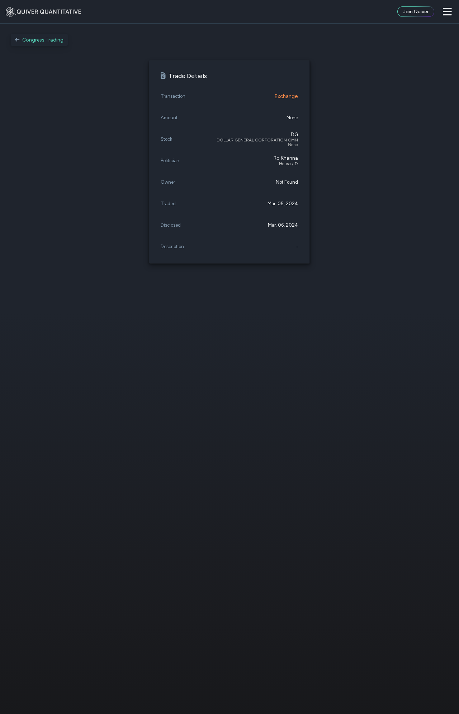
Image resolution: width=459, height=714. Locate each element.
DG (294, 134)
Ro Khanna (286, 158)
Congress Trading (42, 40)
